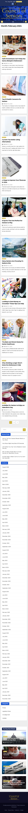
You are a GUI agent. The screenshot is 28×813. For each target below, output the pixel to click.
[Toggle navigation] (13, 22)
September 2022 (6, 629)
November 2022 (6, 622)
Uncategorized (6, 714)
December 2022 (6, 619)
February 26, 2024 (7, 184)
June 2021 (5, 681)
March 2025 (5, 526)
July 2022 (4, 636)
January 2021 (5, 691)
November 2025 (6, 498)
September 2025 (6, 505)
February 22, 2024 (7, 265)
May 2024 (4, 560)
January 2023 (5, 615)
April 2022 (5, 647)
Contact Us (17, 810)
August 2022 (5, 633)
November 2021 (6, 664)
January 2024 (6, 574)
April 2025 (5, 522)
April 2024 (5, 564)
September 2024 (6, 546)
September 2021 (6, 671)
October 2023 (5, 584)
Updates (4, 56)
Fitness (3, 218)
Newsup (22, 805)
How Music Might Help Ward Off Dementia (13, 443)
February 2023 (6, 612)
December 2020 (6, 695)
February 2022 (6, 653)
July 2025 (4, 512)
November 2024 (6, 539)
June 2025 (5, 515)
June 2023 (5, 598)
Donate (21, 810)
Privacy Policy (11, 810)
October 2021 (5, 667)
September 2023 (6, 588)
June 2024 (5, 557)
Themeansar (13, 806)
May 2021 (4, 685)
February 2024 (6, 570)
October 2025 (5, 501)
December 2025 (6, 494)
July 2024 (4, 553)
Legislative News (6, 711)
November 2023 (6, 581)
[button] (23, 21)
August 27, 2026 (8, 742)
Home (6, 810)
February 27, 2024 (7, 144)
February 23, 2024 (7, 225)
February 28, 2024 (7, 103)
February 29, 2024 (7, 63)
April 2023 (5, 605)
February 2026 (6, 488)
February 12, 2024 (7, 409)
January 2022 (5, 657)
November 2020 (6, 698)
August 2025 (5, 508)
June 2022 (5, 640)
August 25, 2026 (8, 771)
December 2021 (6, 660)
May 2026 (4, 477)
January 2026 (5, 491)
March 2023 (5, 609)
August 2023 (5, 591)
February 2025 (6, 529)
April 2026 (5, 481)
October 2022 (5, 626)
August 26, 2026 (8, 757)
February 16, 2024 (7, 346)
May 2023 (4, 602)
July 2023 (4, 595)
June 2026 (5, 474)
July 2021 (4, 678)
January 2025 (5, 532)
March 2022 (5, 650)
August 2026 (5, 467)
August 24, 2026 (8, 786)
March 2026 (5, 484)
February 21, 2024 (7, 306)
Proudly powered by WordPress (9, 805)
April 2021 (4, 688)
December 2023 (6, 577)
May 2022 (4, 643)
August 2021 (5, 674)
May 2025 (4, 519)
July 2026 (4, 470)
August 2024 (5, 550)
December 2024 (6, 536)
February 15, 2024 (7, 367)
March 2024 (5, 567)
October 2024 (5, 543)
